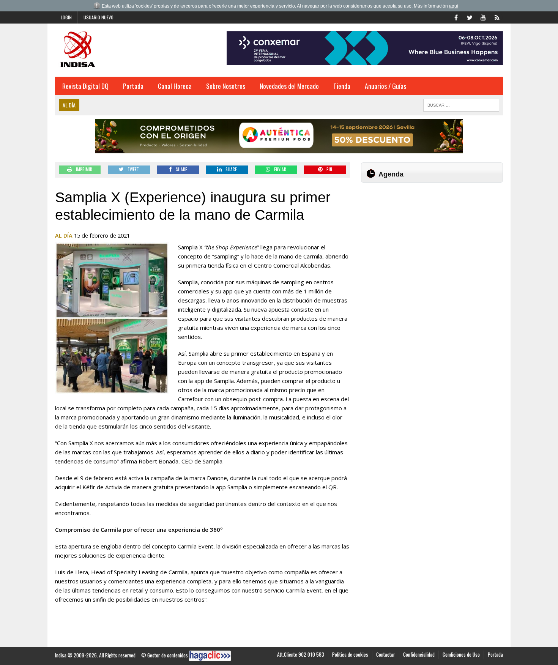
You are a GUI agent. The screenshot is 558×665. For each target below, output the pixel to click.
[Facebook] (456, 16)
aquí (453, 6)
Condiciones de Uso (461, 654)
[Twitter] (469, 16)
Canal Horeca (175, 86)
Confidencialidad (419, 654)
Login (66, 17)
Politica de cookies (350, 654)
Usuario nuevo (98, 17)
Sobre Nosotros (225, 86)
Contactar (385, 654)
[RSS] (497, 16)
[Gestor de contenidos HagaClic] (210, 656)
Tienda (341, 86)
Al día (64, 235)
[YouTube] (483, 16)
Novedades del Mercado (289, 86)
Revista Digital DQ (85, 86)
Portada (133, 86)
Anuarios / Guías (385, 86)
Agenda (391, 174)
